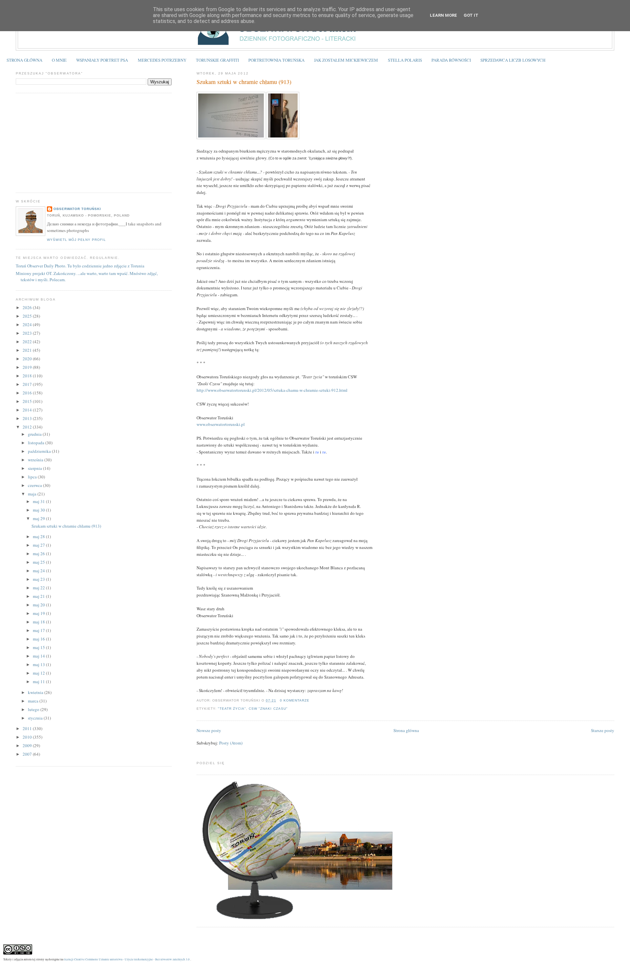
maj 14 (39, 656)
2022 (28, 342)
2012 (28, 427)
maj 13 (39, 664)
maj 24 (39, 571)
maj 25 (39, 562)
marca (33, 701)
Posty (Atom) (230, 743)
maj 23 (39, 579)
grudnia (35, 434)
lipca (33, 477)
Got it (471, 15)
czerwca (35, 485)
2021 (28, 350)
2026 (28, 307)
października (40, 451)
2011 (28, 728)
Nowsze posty (209, 730)
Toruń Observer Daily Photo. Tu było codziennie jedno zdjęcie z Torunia (80, 266)
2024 (28, 324)
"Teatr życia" (232, 708)
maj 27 (39, 545)
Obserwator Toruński (77, 209)
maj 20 (39, 605)
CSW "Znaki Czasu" (268, 708)
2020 (28, 359)
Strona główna (406, 730)
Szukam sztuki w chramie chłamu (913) (244, 82)
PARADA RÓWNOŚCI (451, 60)
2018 (28, 376)
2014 (28, 410)
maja (32, 494)
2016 (28, 393)
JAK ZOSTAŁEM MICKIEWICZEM (346, 60)
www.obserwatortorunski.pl (221, 424)
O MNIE (59, 60)
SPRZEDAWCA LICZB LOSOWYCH (512, 60)
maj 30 (39, 510)
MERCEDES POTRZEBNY (162, 60)
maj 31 (39, 501)
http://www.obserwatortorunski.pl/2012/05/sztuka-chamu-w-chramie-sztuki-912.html (272, 390)
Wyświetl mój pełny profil (76, 239)
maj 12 (39, 673)
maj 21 (39, 596)
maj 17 (39, 630)
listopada (36, 443)
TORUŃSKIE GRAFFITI (217, 60)
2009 (28, 745)
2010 (28, 737)
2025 (28, 316)
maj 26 (39, 553)
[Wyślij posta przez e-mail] (311, 700)
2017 (28, 384)
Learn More (443, 15)
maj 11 (39, 681)
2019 (28, 367)
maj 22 (39, 588)
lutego (34, 709)
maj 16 (39, 639)
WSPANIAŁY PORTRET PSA (102, 60)
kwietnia (36, 692)
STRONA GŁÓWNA (24, 60)
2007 (28, 754)
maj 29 (39, 518)
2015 (28, 401)
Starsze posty (602, 730)
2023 (28, 333)
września (36, 460)
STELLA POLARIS (405, 60)
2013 (28, 418)
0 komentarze (294, 700)
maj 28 (39, 536)
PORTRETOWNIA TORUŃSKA (276, 60)
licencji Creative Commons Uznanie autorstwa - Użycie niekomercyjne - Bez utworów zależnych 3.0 (127, 959)
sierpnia (35, 468)
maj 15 (39, 647)
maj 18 (39, 622)
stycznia (36, 718)
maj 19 (39, 613)
